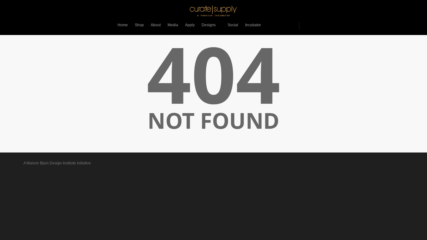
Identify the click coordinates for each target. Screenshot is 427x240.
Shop (139, 25)
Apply (190, 25)
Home (123, 25)
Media (173, 25)
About (156, 25)
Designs (209, 25)
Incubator (253, 25)
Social (233, 25)
